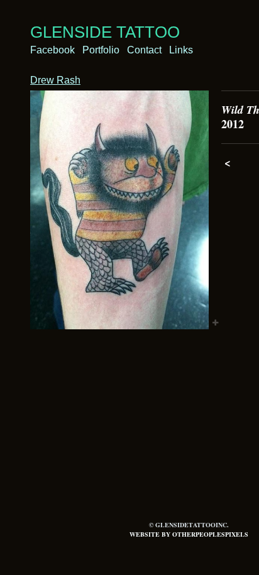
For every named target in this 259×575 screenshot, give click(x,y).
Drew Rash (55, 80)
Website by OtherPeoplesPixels (189, 534)
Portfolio (100, 50)
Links (181, 50)
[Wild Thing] (119, 209)
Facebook (52, 50)
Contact (144, 50)
